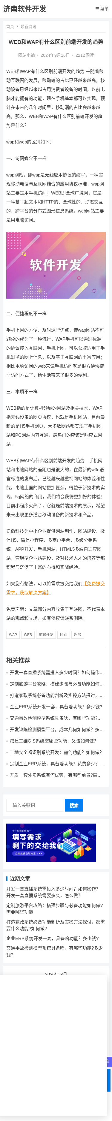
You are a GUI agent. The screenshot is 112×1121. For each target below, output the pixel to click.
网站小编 (26, 55)
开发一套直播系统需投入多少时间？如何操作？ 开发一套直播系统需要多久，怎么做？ (57, 675)
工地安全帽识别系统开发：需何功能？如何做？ (57, 752)
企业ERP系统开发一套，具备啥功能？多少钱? (56, 706)
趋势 (77, 635)
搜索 (74, 805)
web (28, 635)
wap (13, 635)
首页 (10, 26)
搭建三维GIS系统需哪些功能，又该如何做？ (54, 740)
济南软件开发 (24, 9)
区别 (63, 635)
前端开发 (46, 635)
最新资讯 (28, 26)
